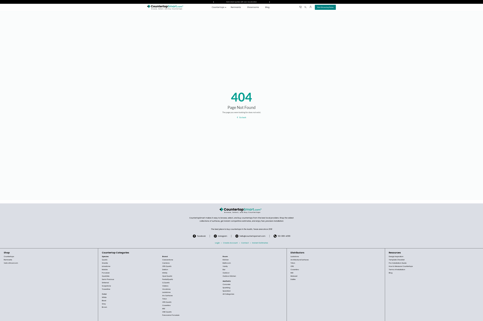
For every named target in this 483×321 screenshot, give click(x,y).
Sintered (105, 282)
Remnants (236, 7)
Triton (164, 299)
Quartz (104, 260)
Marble (105, 269)
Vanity (225, 266)
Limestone (106, 266)
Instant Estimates (260, 243)
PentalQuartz (167, 279)
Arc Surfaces (167, 295)
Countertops (218, 7)
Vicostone (166, 289)
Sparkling (226, 287)
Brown (104, 307)
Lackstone (166, 292)
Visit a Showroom (11, 263)
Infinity (164, 273)
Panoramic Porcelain (170, 315)
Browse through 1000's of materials (239, 2)
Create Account (230, 243)
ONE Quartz (167, 312)
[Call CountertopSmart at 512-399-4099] (300, 6)
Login (217, 243)
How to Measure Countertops (401, 266)
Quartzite (105, 276)
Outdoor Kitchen (229, 276)
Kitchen (226, 260)
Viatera (165, 286)
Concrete (226, 284)
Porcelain (106, 273)
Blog (267, 7)
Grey (104, 304)
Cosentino (166, 305)
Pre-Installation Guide (398, 263)
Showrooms (253, 7)
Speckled (226, 291)
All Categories (228, 294)
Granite (105, 263)
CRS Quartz (166, 266)
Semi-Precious (108, 279)
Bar (224, 269)
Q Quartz (166, 282)
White (104, 297)
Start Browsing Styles (325, 7)
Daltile (293, 279)
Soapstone (106, 286)
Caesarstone (167, 260)
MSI (163, 308)
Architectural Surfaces (300, 260)
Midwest (294, 276)
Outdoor (226, 273)
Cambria (166, 263)
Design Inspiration (396, 256)
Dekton (165, 269)
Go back (242, 117)
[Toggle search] (305, 7)
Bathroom (227, 263)
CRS (292, 266)
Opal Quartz (167, 276)
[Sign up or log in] (310, 6)
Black (104, 300)
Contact (245, 243)
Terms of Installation (397, 269)
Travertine (106, 289)
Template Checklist (397, 260)
